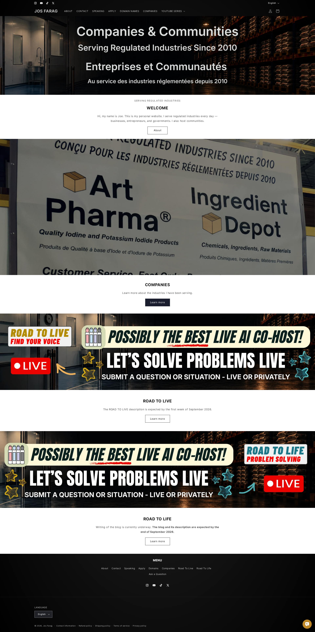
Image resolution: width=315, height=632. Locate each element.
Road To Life (204, 568)
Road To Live (185, 568)
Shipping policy (102, 626)
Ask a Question (157, 574)
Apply (141, 568)
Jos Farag (47, 626)
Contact (116, 568)
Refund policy (85, 626)
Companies (168, 568)
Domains (153, 568)
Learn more (157, 302)
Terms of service (121, 626)
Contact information (65, 626)
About (157, 130)
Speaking (129, 568)
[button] (172, 11)
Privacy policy (139, 626)
